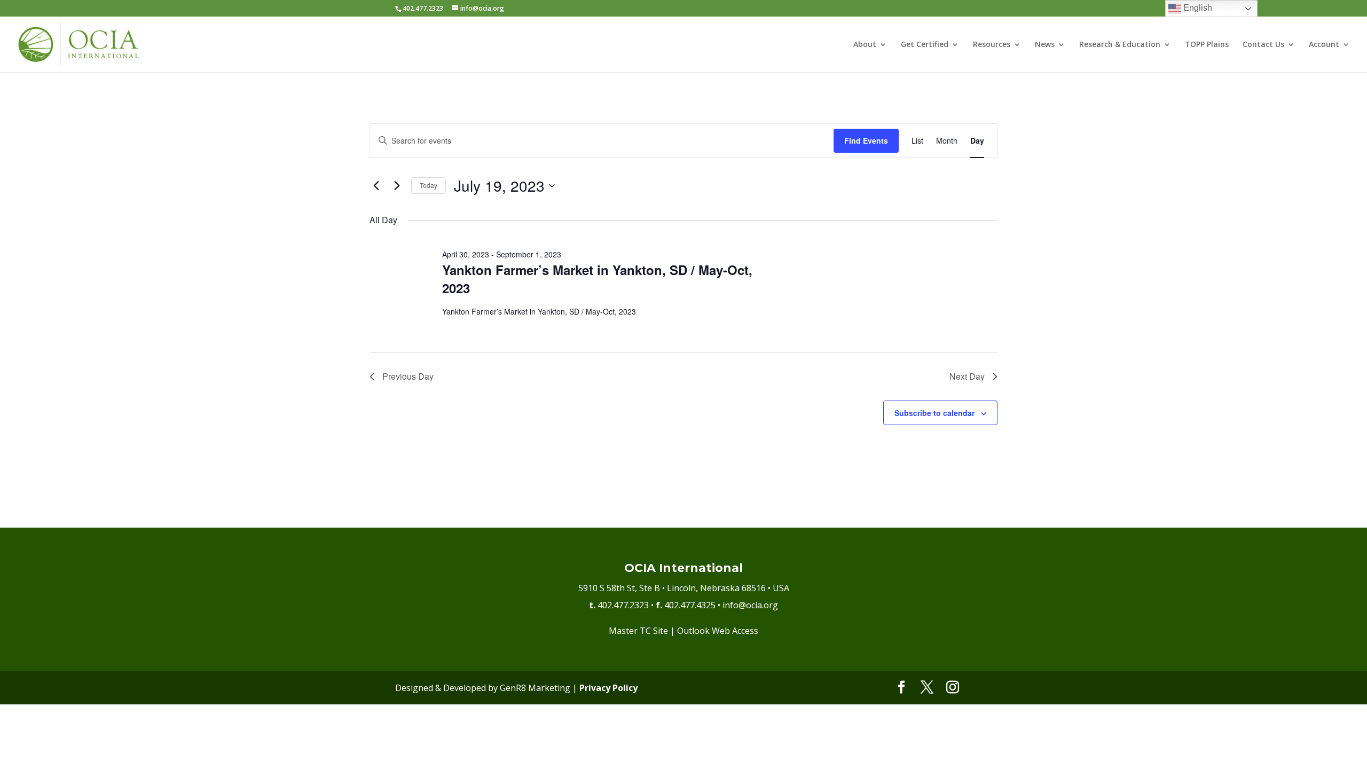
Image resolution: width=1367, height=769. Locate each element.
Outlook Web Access (717, 631)
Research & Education (1119, 45)
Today (428, 185)
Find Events (866, 140)
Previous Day (408, 376)
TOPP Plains (1207, 45)
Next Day (967, 376)
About (864, 45)
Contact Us (1263, 45)
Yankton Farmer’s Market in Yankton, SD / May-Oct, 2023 (597, 279)
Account (1324, 45)
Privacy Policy (608, 688)
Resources (991, 45)
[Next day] (396, 185)
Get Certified (924, 45)
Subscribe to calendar (934, 412)
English (1196, 7)
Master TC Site (638, 631)
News (1045, 45)
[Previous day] (376, 185)
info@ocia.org (750, 605)
